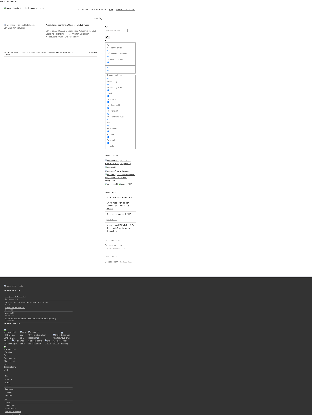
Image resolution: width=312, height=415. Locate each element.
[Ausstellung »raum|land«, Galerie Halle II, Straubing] (23, 36)
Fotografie (8, 379)
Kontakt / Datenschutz (13, 412)
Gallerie (26, 32)
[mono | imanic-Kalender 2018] (125, 184)
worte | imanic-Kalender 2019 (119, 197)
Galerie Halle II (68, 52)
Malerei (7, 382)
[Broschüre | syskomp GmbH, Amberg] (64, 338)
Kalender (8, 386)
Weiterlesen (93, 52)
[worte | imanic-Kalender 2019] (112, 167)
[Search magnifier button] (107, 37)
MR (27, 41)
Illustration (8, 395)
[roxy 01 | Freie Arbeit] (117, 171)
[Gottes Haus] (56, 339)
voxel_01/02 (112, 220)
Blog (6, 376)
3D (6, 399)
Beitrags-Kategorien (113, 245)
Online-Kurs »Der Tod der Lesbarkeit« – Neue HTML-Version (118, 206)
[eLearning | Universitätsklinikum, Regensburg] (120, 177)
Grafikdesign (9, 389)
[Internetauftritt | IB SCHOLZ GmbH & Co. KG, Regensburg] (120, 162)
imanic (7, 402)
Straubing (7, 55)
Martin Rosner (10, 405)
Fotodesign (9, 392)
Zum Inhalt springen (8, 1)
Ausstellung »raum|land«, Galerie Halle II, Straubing (20, 32)
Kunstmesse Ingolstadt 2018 (119, 214)
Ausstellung (22, 41)
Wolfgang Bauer (10, 408)
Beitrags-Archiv (111, 262)
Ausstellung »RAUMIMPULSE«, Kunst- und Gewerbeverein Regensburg (120, 228)
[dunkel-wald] (111, 184)
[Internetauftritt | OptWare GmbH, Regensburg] (7, 357)
